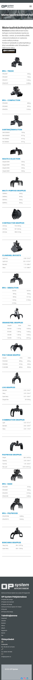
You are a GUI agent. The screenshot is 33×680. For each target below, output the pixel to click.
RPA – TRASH (8, 71)
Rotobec (3, 623)
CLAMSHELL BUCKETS (11, 255)
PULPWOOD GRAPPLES (12, 454)
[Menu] (30, 6)
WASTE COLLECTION (11, 159)
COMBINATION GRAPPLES (13, 420)
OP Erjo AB (4, 609)
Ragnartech (4, 630)
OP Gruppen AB (26, 593)
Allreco (3, 625)
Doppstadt (4, 618)
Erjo (2, 635)
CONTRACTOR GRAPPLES (13, 223)
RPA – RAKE (7, 484)
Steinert (3, 633)
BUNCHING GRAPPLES (11, 542)
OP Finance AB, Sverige (7, 611)
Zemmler (3, 620)
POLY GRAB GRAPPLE (11, 355)
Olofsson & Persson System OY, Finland (11, 606)
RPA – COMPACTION (11, 100)
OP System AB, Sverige (7, 599)
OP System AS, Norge (6, 604)
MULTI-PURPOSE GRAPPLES (14, 190)
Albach (3, 628)
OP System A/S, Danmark (7, 602)
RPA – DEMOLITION (10, 288)
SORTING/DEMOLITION (12, 129)
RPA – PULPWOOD (10, 513)
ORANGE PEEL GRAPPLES (12, 322)
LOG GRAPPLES (8, 387)
